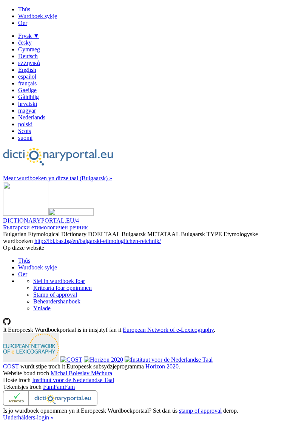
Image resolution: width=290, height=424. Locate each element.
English (27, 70)
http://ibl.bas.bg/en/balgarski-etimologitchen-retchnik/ (97, 241)
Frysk (28, 35)
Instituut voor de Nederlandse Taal (73, 380)
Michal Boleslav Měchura (81, 373)
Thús (24, 9)
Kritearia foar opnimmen (62, 288)
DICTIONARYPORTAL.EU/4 (41, 220)
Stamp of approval (55, 294)
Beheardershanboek (56, 301)
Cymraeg (29, 49)
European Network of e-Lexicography (168, 330)
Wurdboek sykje (37, 16)
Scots (24, 131)
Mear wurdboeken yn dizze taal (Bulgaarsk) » (57, 178)
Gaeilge (27, 90)
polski (25, 124)
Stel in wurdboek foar (59, 281)
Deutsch (28, 56)
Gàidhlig (28, 97)
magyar (27, 110)
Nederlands (31, 117)
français (27, 83)
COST (11, 366)
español (27, 76)
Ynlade (42, 308)
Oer (22, 23)
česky (25, 42)
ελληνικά (29, 63)
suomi (25, 138)
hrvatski (27, 104)
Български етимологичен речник (45, 227)
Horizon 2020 (162, 366)
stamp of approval (200, 410)
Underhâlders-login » (28, 417)
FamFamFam (59, 387)
